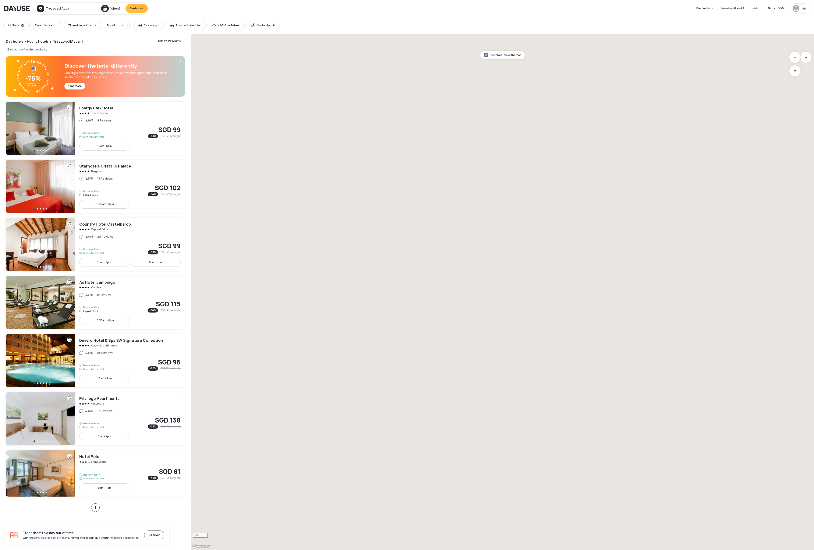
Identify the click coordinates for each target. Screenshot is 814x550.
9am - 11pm (105, 488)
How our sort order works (25, 49)
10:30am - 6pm (105, 204)
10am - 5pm (105, 378)
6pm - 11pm (156, 262)
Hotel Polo (95, 473)
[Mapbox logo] (201, 546)
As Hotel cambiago (95, 302)
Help (755, 8)
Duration (112, 25)
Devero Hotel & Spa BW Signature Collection (95, 360)
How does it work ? (732, 8)
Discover (154, 535)
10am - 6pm (105, 146)
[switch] (148, 25)
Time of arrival (44, 25)
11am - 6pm (104, 262)
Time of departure (79, 25)
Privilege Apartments (95, 418)
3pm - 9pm (104, 436)
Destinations (704, 8)
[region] (502, 292)
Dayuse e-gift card (46, 538)
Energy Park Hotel (95, 128)
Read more (75, 86)
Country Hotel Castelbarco (95, 244)
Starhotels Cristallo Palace (95, 186)
